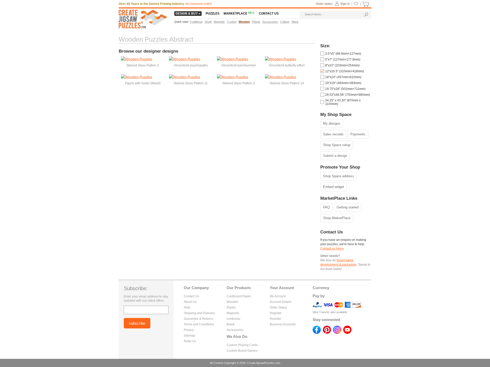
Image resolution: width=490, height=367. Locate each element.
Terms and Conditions (199, 324)
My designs (331, 123)
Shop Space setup (336, 145)
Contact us (269, 13)
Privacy (189, 330)
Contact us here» (332, 248)
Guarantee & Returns (198, 319)
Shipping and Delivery (199, 313)
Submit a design (335, 156)
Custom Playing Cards (242, 345)
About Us (190, 302)
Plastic (231, 307)
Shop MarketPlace (336, 218)
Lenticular (233, 319)
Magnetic (233, 313)
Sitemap (189, 335)
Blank (231, 324)
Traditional (196, 21)
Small (208, 21)
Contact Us (191, 296)
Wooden (232, 302)
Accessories (235, 330)
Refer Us (190, 341)
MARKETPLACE (239, 13)
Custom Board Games (242, 350)
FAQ (326, 207)
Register (275, 313)
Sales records (333, 134)
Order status (324, 4)
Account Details (280, 302)
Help (187, 307)
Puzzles (212, 13)
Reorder (275, 319)
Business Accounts (283, 324)
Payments (357, 134)
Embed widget (333, 187)
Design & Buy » (188, 13)
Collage (284, 21)
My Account (278, 296)
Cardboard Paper (239, 296)
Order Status (278, 307)
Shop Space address (338, 176)
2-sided (231, 21)
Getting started (348, 207)
